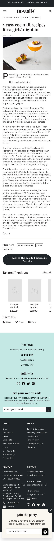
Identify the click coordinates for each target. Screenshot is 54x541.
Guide (26, 17)
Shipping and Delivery (37, 432)
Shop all (47, 272)
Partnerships (8, 458)
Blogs (5, 447)
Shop (5, 429)
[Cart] (45, 11)
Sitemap (31, 447)
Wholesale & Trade (11, 443)
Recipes (35, 17)
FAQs (5, 436)
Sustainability (9, 454)
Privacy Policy (33, 440)
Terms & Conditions (35, 429)
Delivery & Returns (35, 443)
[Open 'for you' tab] (45, 532)
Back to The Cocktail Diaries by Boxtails (29, 260)
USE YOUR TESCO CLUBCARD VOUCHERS (27, 2)
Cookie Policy (33, 436)
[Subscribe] (48, 409)
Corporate (7, 440)
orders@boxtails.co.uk (37, 485)
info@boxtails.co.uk (36, 475)
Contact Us (8, 432)
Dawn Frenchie (11, 17)
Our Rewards (9, 451)
